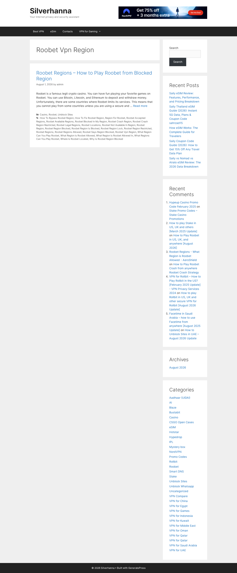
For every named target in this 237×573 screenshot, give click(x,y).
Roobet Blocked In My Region (91, 121)
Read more (140, 105)
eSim (53, 31)
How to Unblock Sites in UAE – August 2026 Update (184, 334)
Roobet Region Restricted (138, 128)
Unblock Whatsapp (181, 486)
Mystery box (177, 447)
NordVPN (175, 451)
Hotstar (174, 432)
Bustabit (174, 412)
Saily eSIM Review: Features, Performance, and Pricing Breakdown (184, 97)
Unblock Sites (65, 114)
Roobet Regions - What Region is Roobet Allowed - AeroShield (184, 256)
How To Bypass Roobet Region (57, 118)
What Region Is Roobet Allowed (77, 135)
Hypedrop (175, 437)
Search (173, 48)
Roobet (53, 114)
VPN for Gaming (88, 31)
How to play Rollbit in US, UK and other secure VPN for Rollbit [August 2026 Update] (183, 301)
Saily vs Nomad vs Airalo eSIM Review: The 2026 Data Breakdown (185, 162)
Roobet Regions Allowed (68, 132)
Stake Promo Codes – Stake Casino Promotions (183, 214)
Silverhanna (51, 10)
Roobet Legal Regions (68, 125)
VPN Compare (178, 496)
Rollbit (173, 461)
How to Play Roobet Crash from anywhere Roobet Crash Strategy (184, 268)
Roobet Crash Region (119, 121)
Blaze (172, 407)
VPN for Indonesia (181, 515)
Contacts (68, 31)
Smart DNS (176, 471)
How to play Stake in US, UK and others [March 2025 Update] (183, 227)
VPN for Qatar (178, 535)
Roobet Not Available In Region (118, 125)
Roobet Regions (45, 132)
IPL (171, 442)
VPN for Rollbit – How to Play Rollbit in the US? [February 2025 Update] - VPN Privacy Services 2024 (185, 285)
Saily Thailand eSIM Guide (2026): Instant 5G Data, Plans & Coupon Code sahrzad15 (183, 115)
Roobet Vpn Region (125, 132)
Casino (43, 114)
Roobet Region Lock (112, 128)
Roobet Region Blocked (57, 128)
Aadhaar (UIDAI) (179, 397)
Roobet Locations (91, 125)
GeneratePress (137, 567)
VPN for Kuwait (179, 520)
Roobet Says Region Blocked (98, 132)
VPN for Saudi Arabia (183, 545)
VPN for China (178, 501)
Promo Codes (178, 456)
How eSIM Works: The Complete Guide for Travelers (183, 132)
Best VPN (38, 31)
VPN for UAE (177, 550)
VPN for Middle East (182, 525)
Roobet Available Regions (60, 121)
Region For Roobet (115, 118)
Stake (173, 476)
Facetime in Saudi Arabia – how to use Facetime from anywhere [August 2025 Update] (184, 322)
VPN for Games (179, 510)
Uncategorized (178, 491)
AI (170, 402)
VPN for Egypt (178, 506)
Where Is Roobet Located (74, 139)
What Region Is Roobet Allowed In (114, 135)
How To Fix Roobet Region (89, 118)
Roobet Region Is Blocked (85, 128)
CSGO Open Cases (181, 422)
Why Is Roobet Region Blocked (106, 139)
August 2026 (177, 367)
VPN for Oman (178, 530)
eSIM (172, 427)
